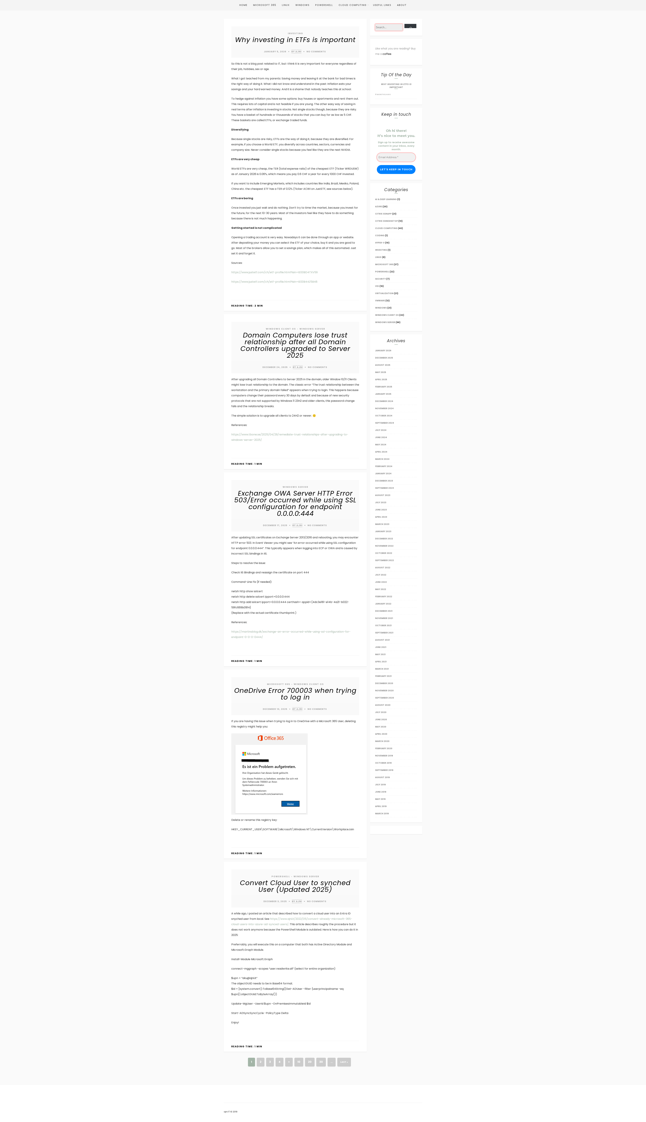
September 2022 (384, 560)
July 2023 (380, 502)
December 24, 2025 (275, 367)
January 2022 (383, 603)
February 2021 (383, 676)
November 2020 (384, 690)
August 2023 (382, 495)
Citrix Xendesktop (386, 221)
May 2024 (380, 444)
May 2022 (380, 589)
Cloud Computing (353, 5)
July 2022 (380, 574)
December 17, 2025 (275, 525)
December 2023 (384, 480)
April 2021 (381, 661)
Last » (344, 1062)
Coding (379, 235)
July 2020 (380, 712)
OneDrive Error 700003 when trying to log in (295, 694)
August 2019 (382, 777)
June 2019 (380, 791)
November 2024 (384, 408)
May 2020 (380, 726)
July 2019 (380, 784)
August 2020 (382, 705)
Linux (286, 5)
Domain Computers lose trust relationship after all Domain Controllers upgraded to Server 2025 (295, 345)
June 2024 (381, 437)
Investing (295, 33)
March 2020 (382, 741)
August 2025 (382, 365)
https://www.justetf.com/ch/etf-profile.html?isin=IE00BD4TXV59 (274, 272)
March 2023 (382, 524)
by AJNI (296, 51)
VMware (380, 300)
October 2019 (383, 762)
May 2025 (380, 372)
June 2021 (380, 647)
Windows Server (312, 328)
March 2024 (382, 459)
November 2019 (384, 755)
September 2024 (384, 422)
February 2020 (383, 748)
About (402, 5)
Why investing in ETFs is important (295, 39)
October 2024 (383, 415)
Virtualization (384, 293)
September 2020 (384, 697)
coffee (387, 54)
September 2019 (384, 770)
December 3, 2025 (275, 901)
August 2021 (382, 639)
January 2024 (383, 473)
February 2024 (383, 466)
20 (310, 1062)
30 (321, 1062)
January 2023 (383, 531)
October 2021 (383, 625)
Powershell (324, 5)
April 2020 (381, 734)
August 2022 (382, 567)
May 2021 (380, 654)
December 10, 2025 (275, 709)
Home (243, 5)
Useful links (382, 5)
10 (298, 1062)
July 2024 (380, 430)
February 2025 (383, 386)
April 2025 (381, 379)
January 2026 (383, 350)
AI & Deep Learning (386, 199)
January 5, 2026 (275, 51)
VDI (377, 286)
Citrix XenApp (383, 213)
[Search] (410, 26)
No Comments (316, 51)
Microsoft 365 (264, 5)
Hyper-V (380, 242)
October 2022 (383, 553)
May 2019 (380, 799)
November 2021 (384, 618)
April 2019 (381, 806)
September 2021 (384, 632)
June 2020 (381, 719)
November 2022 (384, 545)
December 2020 (384, 683)
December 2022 (384, 538)
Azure (378, 206)
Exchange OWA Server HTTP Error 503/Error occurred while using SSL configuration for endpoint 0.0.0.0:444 (295, 503)
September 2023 (384, 488)
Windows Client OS (281, 328)
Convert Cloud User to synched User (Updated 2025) (295, 886)
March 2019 (382, 813)
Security (380, 278)
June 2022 (381, 582)
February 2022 (383, 596)
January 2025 (383, 394)
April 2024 (381, 451)
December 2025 (384, 357)
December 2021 (383, 611)
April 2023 (381, 516)
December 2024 (384, 401)
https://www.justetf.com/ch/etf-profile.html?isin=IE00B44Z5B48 (274, 282)
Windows (302, 5)
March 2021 (382, 668)
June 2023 (381, 509)
